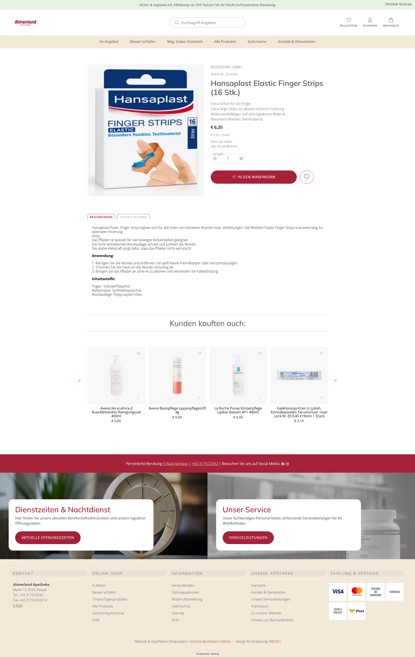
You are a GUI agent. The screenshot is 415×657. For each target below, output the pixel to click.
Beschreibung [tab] (101, 217)
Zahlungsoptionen (185, 592)
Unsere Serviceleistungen (270, 599)
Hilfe (96, 620)
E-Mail (17, 605)
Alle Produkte (225, 41)
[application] (254, 177)
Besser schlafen (143, 41)
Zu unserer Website (266, 614)
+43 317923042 (205, 463)
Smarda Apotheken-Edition (210, 641)
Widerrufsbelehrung (187, 599)
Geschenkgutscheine (108, 613)
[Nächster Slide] (335, 380)
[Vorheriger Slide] (80, 380)
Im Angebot (109, 41)
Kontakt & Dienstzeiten (297, 41)
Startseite (258, 585)
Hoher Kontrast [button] (400, 4)
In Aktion (99, 585)
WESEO (275, 641)
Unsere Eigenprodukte (109, 599)
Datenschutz (181, 606)
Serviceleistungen (248, 537)
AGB (175, 620)
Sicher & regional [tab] (134, 217)
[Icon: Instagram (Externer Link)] (287, 463)
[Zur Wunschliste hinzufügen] (307, 177)
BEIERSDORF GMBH (226, 67)
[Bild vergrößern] (146, 130)
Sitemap (178, 613)
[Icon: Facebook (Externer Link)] (283, 463)
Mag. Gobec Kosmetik (185, 41)
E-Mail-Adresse (176, 463)
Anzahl (218, 154)
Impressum (259, 606)
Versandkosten (183, 585)
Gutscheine (257, 41)
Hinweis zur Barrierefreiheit (272, 620)
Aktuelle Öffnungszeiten (48, 537)
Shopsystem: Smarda (207, 654)
